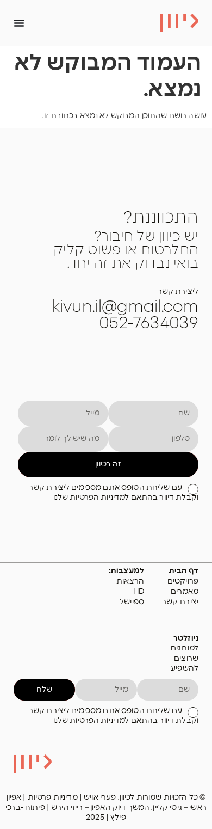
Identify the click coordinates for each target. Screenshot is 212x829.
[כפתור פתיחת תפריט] (19, 22)
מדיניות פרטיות (53, 797)
